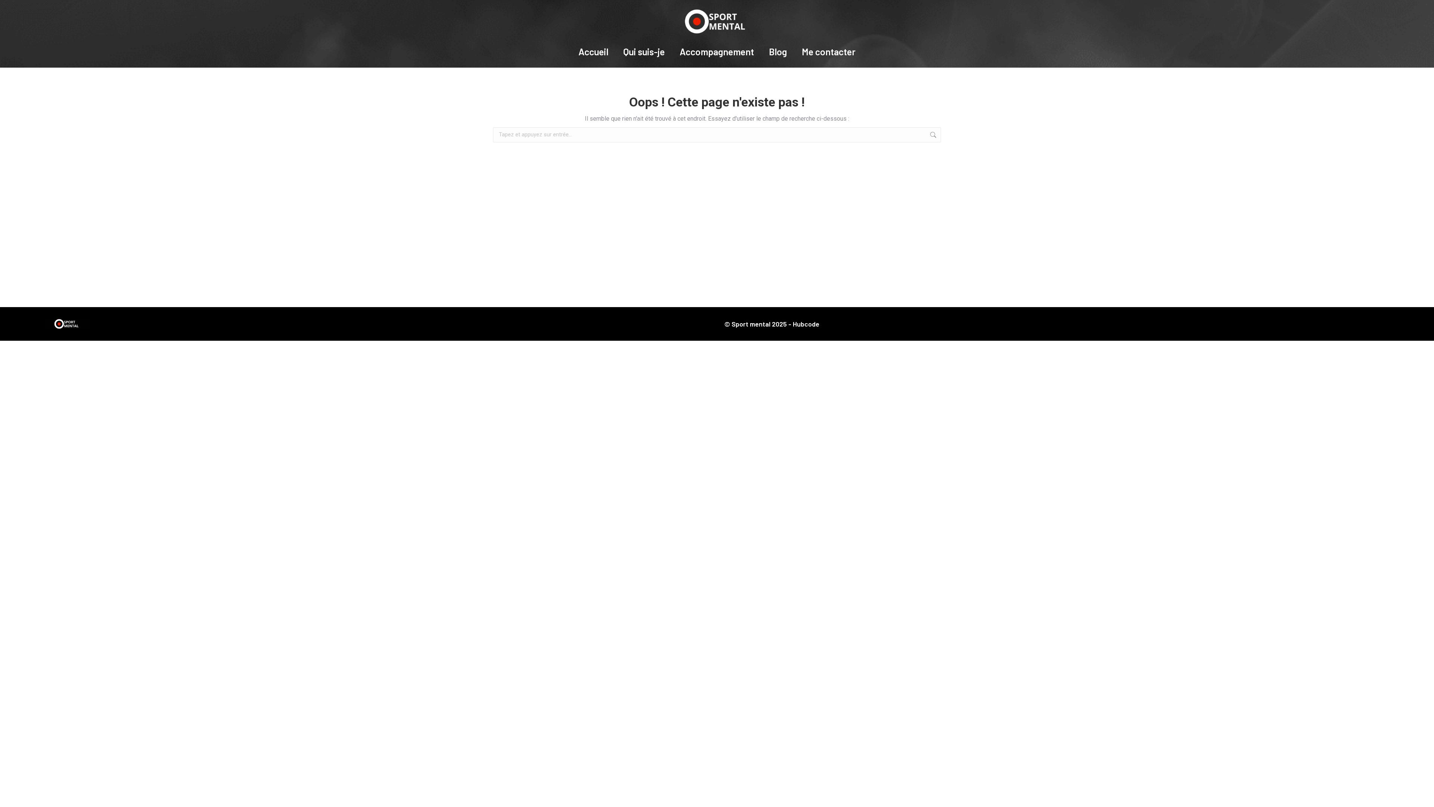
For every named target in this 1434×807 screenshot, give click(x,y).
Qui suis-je (644, 51)
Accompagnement (717, 51)
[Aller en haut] (1422, 795)
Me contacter (829, 51)
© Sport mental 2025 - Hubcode (771, 324)
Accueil (593, 51)
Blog (778, 51)
